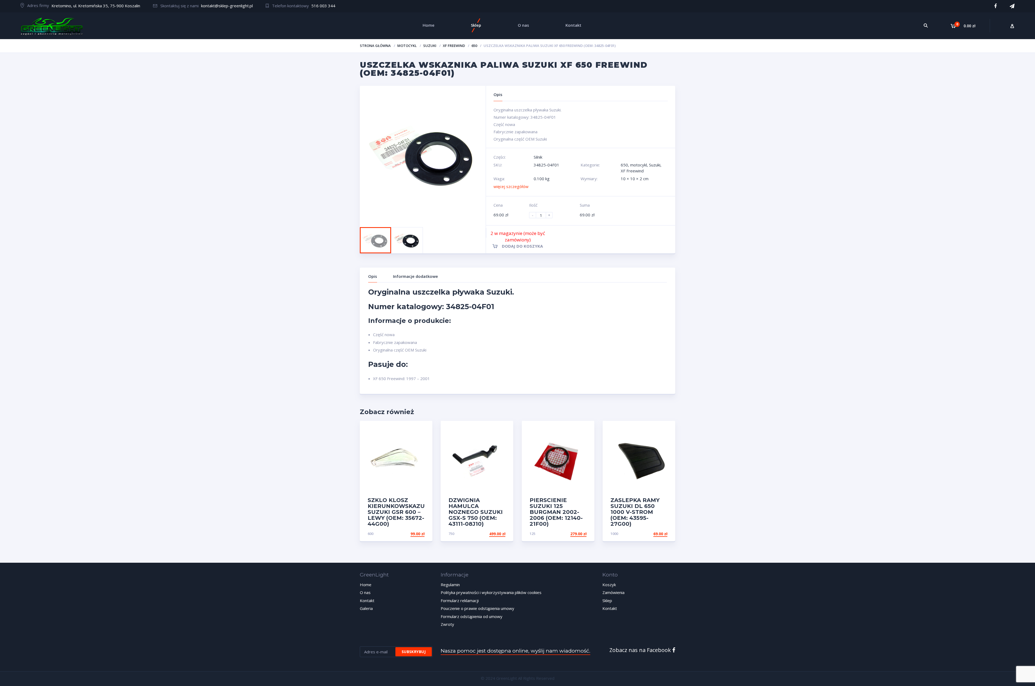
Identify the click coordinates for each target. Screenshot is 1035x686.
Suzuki (429, 45)
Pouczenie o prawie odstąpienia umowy (477, 608)
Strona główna (375, 45)
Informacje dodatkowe (415, 276)
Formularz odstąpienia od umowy (471, 616)
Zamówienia (613, 592)
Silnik (538, 157)
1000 (614, 533)
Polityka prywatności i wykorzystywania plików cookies (491, 592)
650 (474, 45)
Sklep (607, 600)
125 (532, 533)
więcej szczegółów (511, 186)
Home (365, 584)
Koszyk (609, 584)
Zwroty (447, 624)
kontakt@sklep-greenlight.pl (227, 5)
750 (451, 533)
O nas (365, 592)
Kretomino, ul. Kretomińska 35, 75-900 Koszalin (95, 5)
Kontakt (367, 600)
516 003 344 (323, 5)
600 (370, 533)
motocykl (407, 45)
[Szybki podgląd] (422, 430)
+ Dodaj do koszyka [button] (404, 533)
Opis (372, 276)
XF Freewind (454, 45)
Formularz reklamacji (460, 600)
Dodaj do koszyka (522, 246)
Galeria (366, 608)
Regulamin (450, 584)
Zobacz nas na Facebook (640, 650)
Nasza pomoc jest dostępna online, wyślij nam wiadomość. (515, 651)
